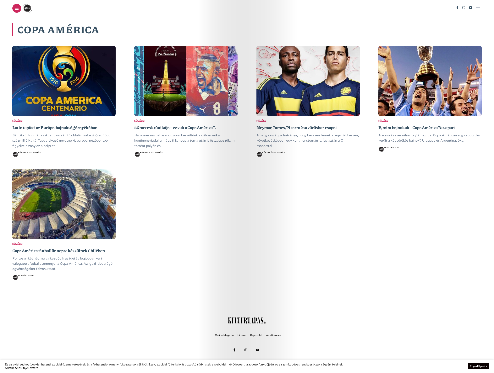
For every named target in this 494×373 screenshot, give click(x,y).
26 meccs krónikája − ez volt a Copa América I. (175, 127)
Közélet (18, 120)
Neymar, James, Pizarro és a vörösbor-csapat (296, 127)
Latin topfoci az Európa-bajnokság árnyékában (54, 127)
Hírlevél (242, 335)
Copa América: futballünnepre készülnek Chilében (58, 251)
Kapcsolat (256, 335)
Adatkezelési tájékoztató (21, 368)
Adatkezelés (273, 335)
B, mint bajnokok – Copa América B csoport (416, 127)
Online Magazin (224, 335)
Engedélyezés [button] (478, 366)
